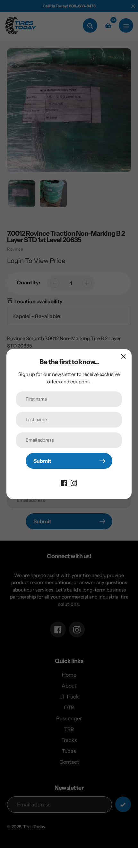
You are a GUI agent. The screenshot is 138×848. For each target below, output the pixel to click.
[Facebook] (64, 482)
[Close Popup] (123, 356)
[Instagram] (74, 482)
